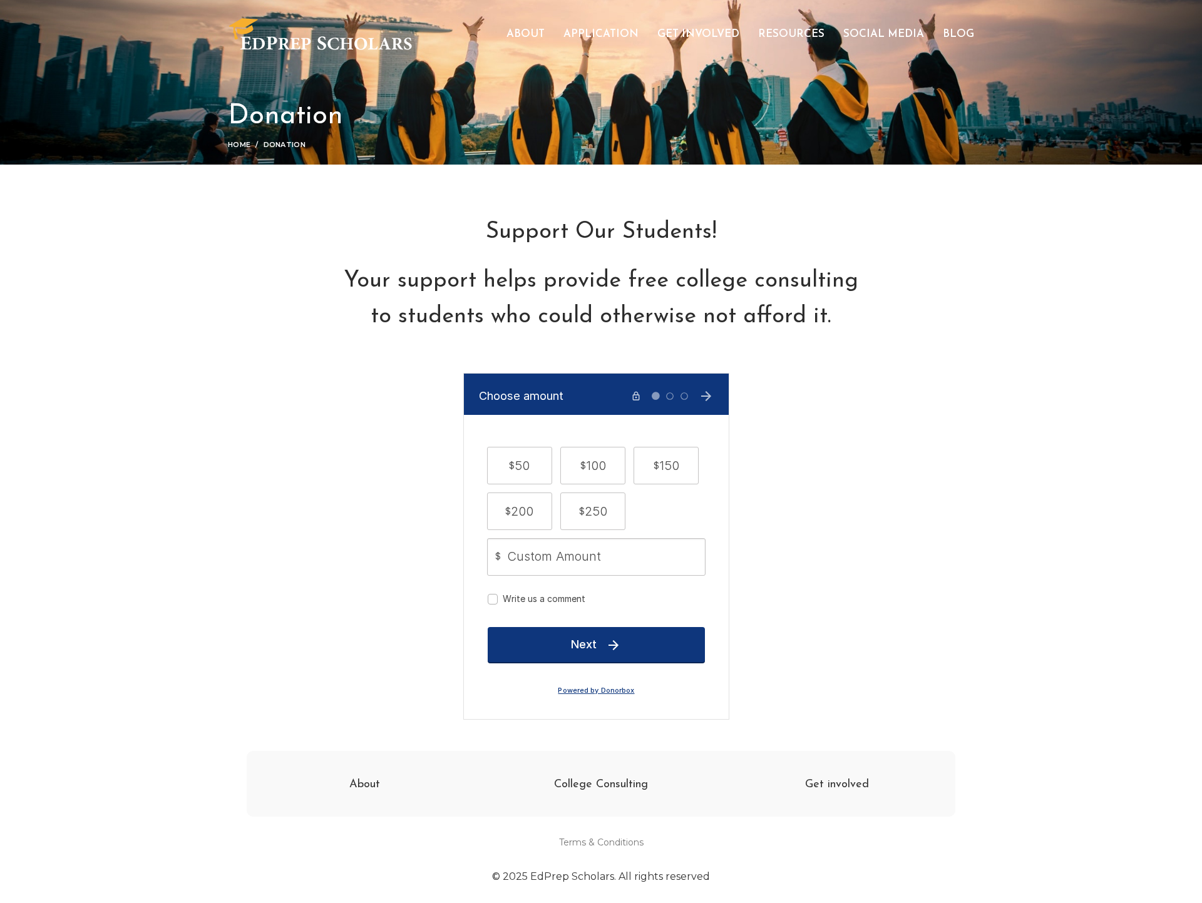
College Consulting (601, 784)
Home (239, 144)
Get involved (837, 784)
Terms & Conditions (601, 842)
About (364, 784)
